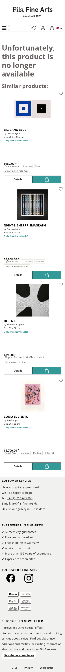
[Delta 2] (32, 300)
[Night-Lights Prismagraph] (32, 204)
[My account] (43, 28)
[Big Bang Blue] (32, 109)
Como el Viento (16, 416)
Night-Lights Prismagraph (25, 225)
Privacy (28, 667)
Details (18, 179)
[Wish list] (34, 28)
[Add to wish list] (61, 93)
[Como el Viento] (32, 396)
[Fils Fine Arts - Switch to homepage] (32, 12)
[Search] (12, 27)
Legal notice (46, 667)
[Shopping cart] (52, 28)
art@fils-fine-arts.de (24, 503)
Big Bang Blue (15, 130)
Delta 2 (9, 321)
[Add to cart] (46, 179)
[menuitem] (5, 28)
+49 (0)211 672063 (19, 498)
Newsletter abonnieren (19, 655)
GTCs (14, 667)
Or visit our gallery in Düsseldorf (23, 509)
